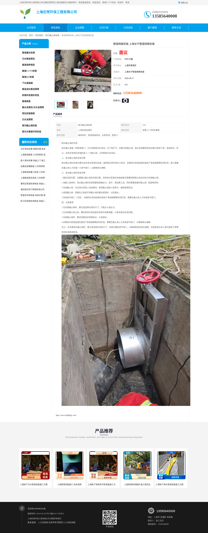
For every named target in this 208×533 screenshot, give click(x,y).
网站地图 (71, 522)
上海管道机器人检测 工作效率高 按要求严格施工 (34, 172)
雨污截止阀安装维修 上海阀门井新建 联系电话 (176, 484)
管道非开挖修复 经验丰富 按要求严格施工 (34, 195)
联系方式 (176, 27)
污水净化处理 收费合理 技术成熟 (34, 149)
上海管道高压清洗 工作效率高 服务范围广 (34, 178)
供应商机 (55, 27)
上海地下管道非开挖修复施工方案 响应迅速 (73, 484)
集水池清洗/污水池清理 (33, 107)
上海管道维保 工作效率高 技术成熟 (34, 155)
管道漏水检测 (28, 53)
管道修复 (26, 101)
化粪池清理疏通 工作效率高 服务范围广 (34, 166)
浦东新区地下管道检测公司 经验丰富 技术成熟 (34, 189)
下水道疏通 (27, 83)
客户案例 (152, 27)
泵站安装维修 (28, 113)
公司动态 (128, 27)
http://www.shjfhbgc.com (66, 415)
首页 (31, 35)
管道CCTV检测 (29, 71)
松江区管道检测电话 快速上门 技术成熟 (34, 201)
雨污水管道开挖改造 (31, 131)
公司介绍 (103, 27)
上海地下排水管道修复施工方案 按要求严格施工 (143, 484)
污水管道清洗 (28, 59)
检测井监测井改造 (30, 95)
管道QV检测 (28, 77)
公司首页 (31, 27)
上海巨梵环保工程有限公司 (39, 518)
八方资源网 (43, 522)
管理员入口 (62, 522)
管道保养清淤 (28, 65)
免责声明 (52, 522)
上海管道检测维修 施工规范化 (103, 484)
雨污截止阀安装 (52, 35)
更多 (45, 142)
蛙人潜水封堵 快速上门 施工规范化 (34, 160)
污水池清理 (27, 119)
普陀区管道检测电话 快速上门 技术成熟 (34, 184)
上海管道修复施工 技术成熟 (35, 484)
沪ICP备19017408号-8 (55, 514)
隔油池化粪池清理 (30, 89)
